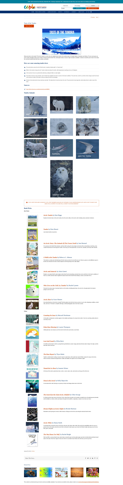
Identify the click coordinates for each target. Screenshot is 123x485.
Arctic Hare (47, 299)
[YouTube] (91, 12)
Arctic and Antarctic (49, 271)
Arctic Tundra (47, 215)
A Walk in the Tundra (50, 257)
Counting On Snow (49, 315)
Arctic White (47, 423)
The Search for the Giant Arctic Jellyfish (56, 395)
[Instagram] (89, 12)
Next (97, 17)
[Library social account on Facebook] (87, 12)
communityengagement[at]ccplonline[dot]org (88, 482)
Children (33, 451)
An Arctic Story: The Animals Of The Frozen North (59, 243)
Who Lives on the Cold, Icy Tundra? (55, 285)
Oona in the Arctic (49, 380)
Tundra (45, 229)
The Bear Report (48, 354)
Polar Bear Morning (49, 327)
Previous (93, 17)
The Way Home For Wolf (51, 434)
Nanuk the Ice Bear (49, 368)
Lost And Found (48, 341)
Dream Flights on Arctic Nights (53, 409)
